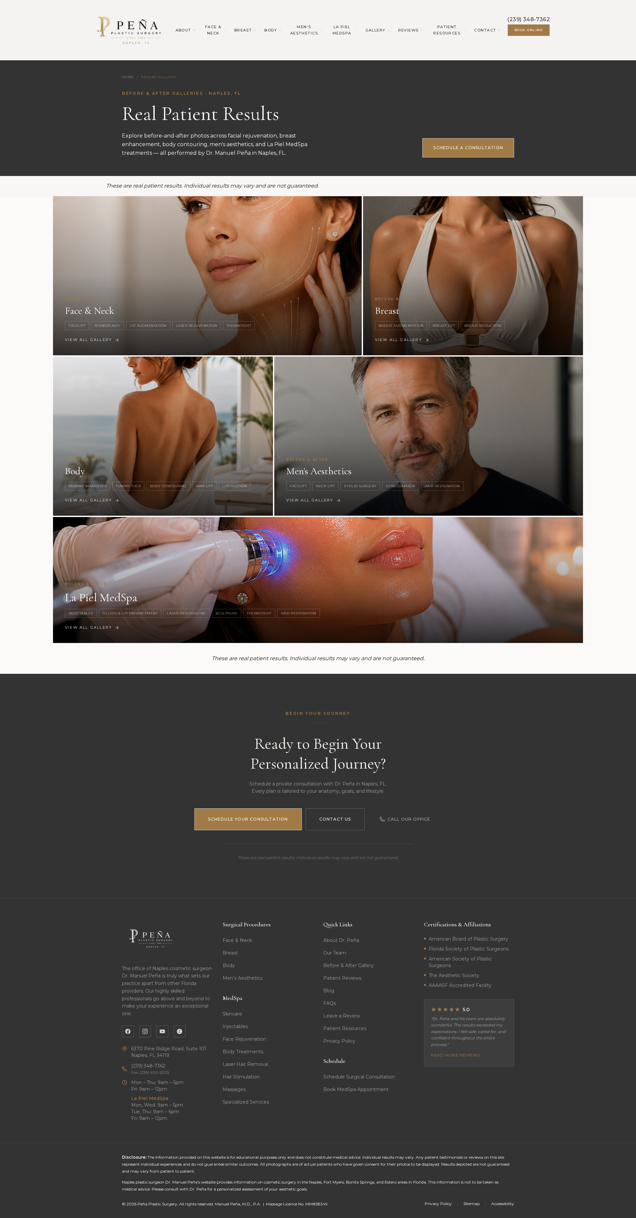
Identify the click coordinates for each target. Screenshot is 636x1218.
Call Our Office (409, 819)
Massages (234, 1089)
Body (270, 30)
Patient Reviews (342, 978)
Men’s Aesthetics (242, 978)
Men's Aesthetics (304, 30)
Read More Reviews (455, 1055)
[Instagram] (145, 1031)
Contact (485, 30)
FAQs (329, 1003)
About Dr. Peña (341, 940)
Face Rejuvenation (244, 1039)
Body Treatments (243, 1052)
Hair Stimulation (241, 1077)
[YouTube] (162, 1031)
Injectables (235, 1026)
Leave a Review (341, 1016)
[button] (207, 275)
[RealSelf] (180, 1031)
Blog (328, 991)
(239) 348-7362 (528, 19)
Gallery (375, 30)
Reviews (408, 30)
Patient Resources (446, 30)
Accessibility (502, 1203)
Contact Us (335, 819)
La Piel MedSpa (342, 30)
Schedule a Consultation (468, 147)
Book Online (528, 30)
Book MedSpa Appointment (356, 1089)
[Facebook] (128, 1031)
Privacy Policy (339, 1041)
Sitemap (471, 1203)
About (183, 30)
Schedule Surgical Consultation (359, 1077)
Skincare (232, 1014)
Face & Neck (213, 30)
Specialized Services (246, 1102)
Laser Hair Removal (245, 1064)
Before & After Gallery (348, 965)
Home (128, 77)
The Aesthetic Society (454, 975)
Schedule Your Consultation (248, 819)
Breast (243, 30)
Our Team (334, 953)
